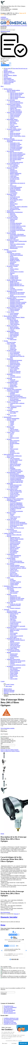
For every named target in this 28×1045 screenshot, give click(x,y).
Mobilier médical (8, 71)
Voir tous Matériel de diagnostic (14, 140)
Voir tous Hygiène (11, 342)
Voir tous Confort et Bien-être (14, 534)
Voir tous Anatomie (11, 251)
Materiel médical (8, 689)
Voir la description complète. (8, 728)
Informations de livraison (10, 1022)
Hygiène (6, 76)
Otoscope (6, 693)
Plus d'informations (5, 912)
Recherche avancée (5, 31)
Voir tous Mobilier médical (13, 90)
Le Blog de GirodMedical (10, 1007)
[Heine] (6, 715)
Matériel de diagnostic (9, 72)
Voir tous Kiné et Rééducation (14, 455)
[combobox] (8, 30)
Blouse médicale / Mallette (10, 75)
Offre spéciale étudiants (9, 1010)
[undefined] (23, 939)
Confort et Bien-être (9, 82)
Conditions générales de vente (11, 1018)
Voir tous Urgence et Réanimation (15, 498)
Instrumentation (7, 78)
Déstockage (7, 83)
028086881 (3, 17)
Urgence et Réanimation (10, 81)
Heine (3, 925)
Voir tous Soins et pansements (14, 389)
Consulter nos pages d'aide (10, 1023)
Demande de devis (8, 1011)
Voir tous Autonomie (12, 611)
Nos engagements (8, 1008)
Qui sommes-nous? (8, 1006)
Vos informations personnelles (11, 1019)
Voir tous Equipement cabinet (14, 587)
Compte (3, 681)
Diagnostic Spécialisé (9, 691)
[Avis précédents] (2, 950)
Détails (2, 833)
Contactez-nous (4, 18)
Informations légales (9, 1021)
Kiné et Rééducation (9, 79)
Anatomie (6, 74)
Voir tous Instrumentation (13, 418)
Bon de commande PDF (10, 1013)
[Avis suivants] (26, 950)
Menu (2, 86)
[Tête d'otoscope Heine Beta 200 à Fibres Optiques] (4, 758)
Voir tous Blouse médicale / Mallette (16, 317)
